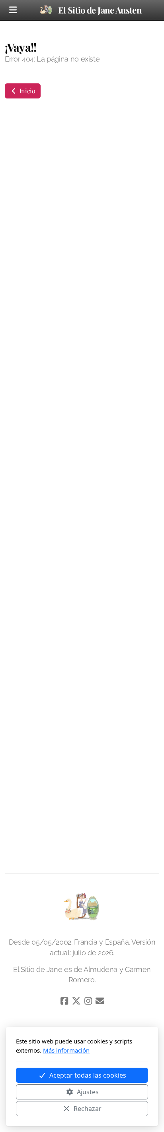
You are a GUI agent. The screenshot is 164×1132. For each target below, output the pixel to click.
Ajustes (88, 1092)
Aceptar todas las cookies (87, 1075)
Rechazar (88, 1108)
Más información (66, 1050)
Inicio (26, 91)
